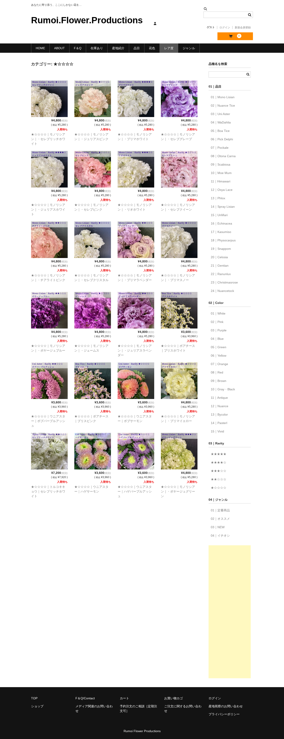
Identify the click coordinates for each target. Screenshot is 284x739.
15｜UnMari (219, 215)
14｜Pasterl (219, 423)
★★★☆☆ (218, 471)
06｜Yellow (218, 355)
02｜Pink (217, 322)
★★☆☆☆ (218, 479)
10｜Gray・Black (223, 389)
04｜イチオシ (220, 535)
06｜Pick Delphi (222, 139)
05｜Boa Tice (220, 131)
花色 (152, 48)
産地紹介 (118, 48)
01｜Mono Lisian (223, 97)
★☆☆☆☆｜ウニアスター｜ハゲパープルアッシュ (135, 491)
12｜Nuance (219, 406)
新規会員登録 (243, 27)
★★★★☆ (218, 462)
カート (124, 698)
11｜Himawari (220, 181)
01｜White (218, 313)
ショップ (37, 706)
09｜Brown (218, 381)
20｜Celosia (219, 257)
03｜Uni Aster (220, 114)
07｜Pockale (220, 147)
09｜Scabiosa (220, 164)
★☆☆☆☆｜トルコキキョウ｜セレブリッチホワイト (48, 491)
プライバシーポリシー (224, 714)
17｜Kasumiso (221, 232)
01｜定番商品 (220, 510)
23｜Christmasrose (224, 282)
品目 (137, 48)
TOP (34, 698)
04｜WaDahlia (221, 122)
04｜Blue (217, 338)
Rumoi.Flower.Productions (87, 20)
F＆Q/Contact (85, 698)
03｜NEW (218, 527)
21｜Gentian (220, 265)
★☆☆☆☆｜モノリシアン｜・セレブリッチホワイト (48, 139)
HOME (40, 48)
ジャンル (189, 48)
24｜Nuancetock (222, 291)
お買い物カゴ (173, 698)
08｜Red (217, 372)
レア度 (169, 48)
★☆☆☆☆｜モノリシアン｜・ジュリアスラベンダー (135, 350)
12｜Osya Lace (222, 190)
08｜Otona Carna (223, 156)
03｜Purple (219, 330)
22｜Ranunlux (221, 274)
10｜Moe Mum (221, 173)
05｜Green (218, 347)
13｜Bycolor (219, 414)
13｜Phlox (218, 198)
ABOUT (59, 48)
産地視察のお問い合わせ (226, 706)
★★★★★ (218, 454)
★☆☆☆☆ (218, 487)
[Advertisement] (230, 611)
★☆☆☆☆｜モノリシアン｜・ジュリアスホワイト (48, 209)
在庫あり (97, 48)
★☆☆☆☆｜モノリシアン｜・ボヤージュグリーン (178, 491)
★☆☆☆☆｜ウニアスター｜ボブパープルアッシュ (48, 420)
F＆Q (77, 48)
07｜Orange (219, 364)
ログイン (224, 27)
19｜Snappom (221, 248)
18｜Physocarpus (223, 240)
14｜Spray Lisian (223, 206)
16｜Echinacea (221, 223)
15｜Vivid (217, 431)
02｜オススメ (220, 518)
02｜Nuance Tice (223, 105)
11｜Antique (219, 397)
